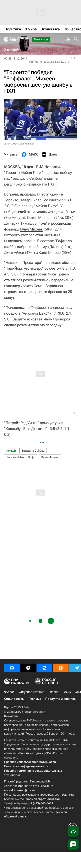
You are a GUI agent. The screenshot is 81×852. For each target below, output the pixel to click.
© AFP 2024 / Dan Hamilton (19, 143)
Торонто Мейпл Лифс (20, 457)
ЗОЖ (67, 692)
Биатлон (54, 692)
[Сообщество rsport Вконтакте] (44, 668)
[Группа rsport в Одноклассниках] (61, 668)
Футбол (9, 692)
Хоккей (11, 450)
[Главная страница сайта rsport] (25, 39)
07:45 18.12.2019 (15, 58)
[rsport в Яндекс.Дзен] (28, 668)
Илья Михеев (31, 229)
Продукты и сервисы (60, 699)
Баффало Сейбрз (33, 450)
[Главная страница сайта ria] (4, 39)
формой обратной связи (43, 799)
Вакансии (11, 716)
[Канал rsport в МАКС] (12, 668)
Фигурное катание (31, 692)
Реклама (34, 699)
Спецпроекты (14, 699)
